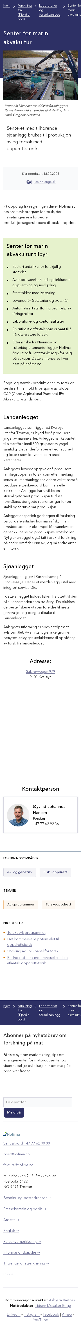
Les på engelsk (45, 182)
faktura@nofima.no (18, 1165)
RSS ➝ (8, 1274)
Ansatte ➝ (11, 1220)
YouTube (40, 1320)
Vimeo (67, 1315)
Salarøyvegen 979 (40, 672)
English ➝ (11, 1231)
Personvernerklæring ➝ (22, 1242)
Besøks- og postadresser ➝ (27, 1198)
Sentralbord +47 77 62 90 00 (26, 1143)
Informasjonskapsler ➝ (21, 1253)
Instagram (32, 1315)
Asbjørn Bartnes (62, 1300)
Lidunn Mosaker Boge (53, 1306)
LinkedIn (13, 1315)
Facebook (51, 1315)
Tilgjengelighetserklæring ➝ (26, 1263)
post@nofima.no (16, 1154)
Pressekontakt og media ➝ (24, 1209)
